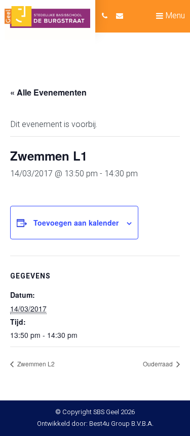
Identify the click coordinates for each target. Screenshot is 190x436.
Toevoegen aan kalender (76, 222)
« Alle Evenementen (48, 92)
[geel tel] (104, 16)
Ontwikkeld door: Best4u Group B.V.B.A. (95, 423)
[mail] (119, 16)
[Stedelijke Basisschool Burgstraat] (47, 23)
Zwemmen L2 (35, 363)
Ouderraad (158, 363)
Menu (174, 15)
